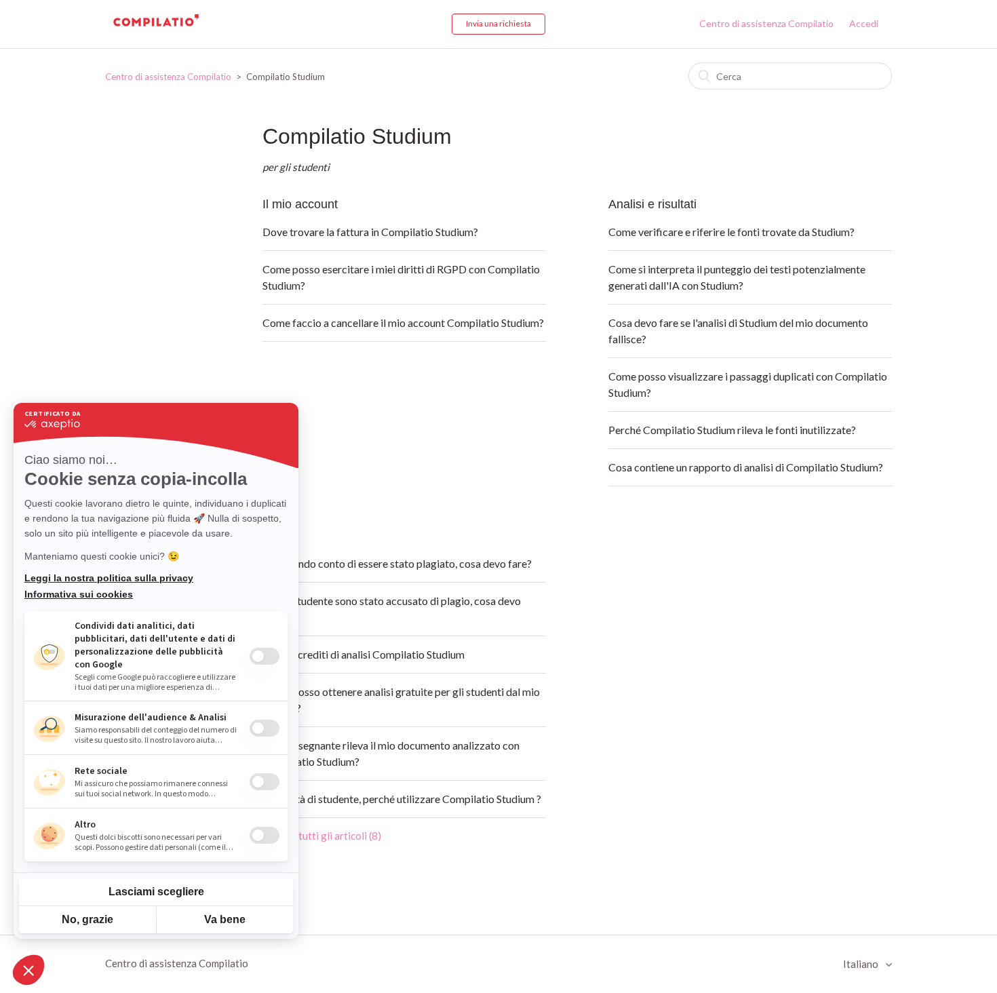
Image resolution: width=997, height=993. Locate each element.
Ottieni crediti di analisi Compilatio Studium (363, 654)
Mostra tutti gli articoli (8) (321, 836)
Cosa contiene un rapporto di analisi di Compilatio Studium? (745, 467)
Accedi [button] (863, 23)
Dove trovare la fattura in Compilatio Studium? (370, 231)
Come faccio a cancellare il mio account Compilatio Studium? (403, 322)
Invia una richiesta (498, 23)
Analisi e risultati (652, 204)
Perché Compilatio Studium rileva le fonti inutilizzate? (732, 429)
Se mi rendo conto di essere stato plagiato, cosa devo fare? (397, 563)
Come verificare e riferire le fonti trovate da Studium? (731, 231)
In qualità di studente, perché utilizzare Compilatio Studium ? (401, 798)
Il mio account (300, 204)
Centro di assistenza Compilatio (766, 23)
